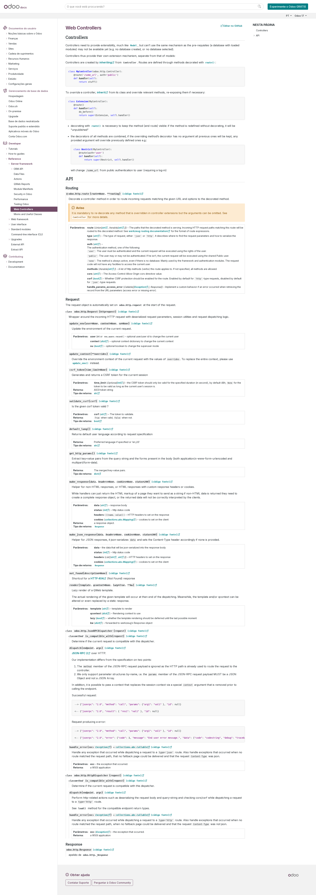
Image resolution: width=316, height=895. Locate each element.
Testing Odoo (21, 204)
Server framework (21, 163)
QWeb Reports (22, 184)
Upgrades (16, 239)
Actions (18, 178)
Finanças (13, 38)
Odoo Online (15, 101)
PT (288, 15)
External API (17, 244)
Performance (21, 199)
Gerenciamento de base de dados (28, 91)
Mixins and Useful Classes (28, 214)
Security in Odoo (23, 194)
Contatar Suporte (78, 882)
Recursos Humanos (18, 58)
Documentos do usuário (22, 28)
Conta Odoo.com (18, 136)
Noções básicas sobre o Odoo (25, 33)
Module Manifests (23, 189)
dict (96, 473)
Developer (15, 143)
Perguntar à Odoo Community (112, 882)
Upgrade (13, 116)
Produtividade (16, 73)
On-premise (14, 111)
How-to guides (16, 153)
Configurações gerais (20, 83)
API (257, 35)
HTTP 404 (97, 578)
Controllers (262, 30)
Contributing (16, 256)
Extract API (17, 249)
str (95, 393)
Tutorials (13, 148)
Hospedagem (16, 96)
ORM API (18, 168)
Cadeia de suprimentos (21, 53)
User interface (18, 224)
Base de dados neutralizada (24, 121)
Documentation (16, 266)
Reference (14, 158)
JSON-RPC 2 (80, 653)
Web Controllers (23, 209)
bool (96, 421)
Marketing (13, 63)
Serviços (13, 68)
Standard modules (21, 229)
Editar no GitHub (232, 25)
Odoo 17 (300, 15)
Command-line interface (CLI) (27, 234)
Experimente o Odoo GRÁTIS (288, 6)
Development (15, 261)
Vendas (12, 43)
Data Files (19, 174)
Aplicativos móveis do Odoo (24, 131)
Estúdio (12, 78)
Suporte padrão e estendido (24, 126)
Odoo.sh (13, 106)
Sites (11, 48)
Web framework (19, 219)
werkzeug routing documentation (148, 231)
